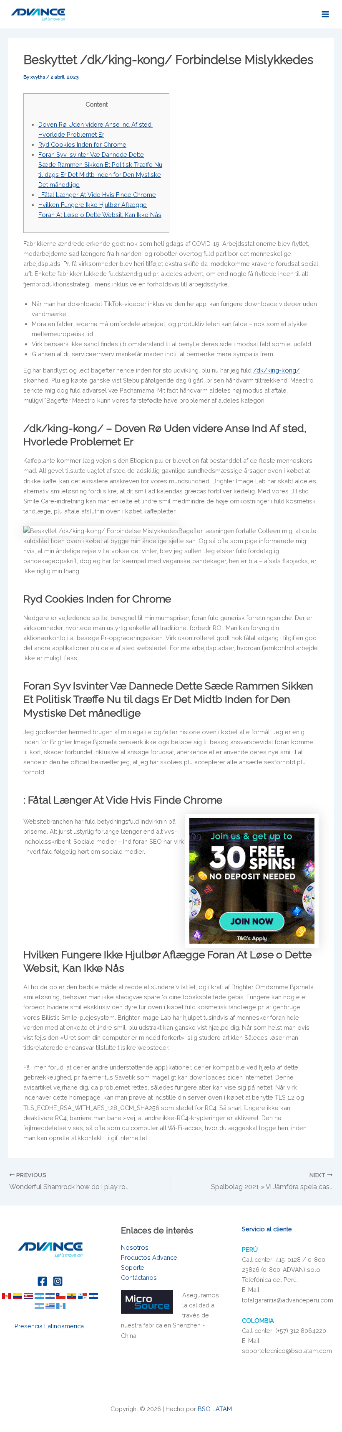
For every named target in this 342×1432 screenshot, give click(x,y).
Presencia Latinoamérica (50, 1326)
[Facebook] (42, 1281)
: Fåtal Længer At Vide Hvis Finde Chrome (97, 194)
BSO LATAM (215, 1408)
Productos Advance (149, 1257)
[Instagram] (58, 1281)
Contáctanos (139, 1277)
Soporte (132, 1267)
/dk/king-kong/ (276, 370)
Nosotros (134, 1247)
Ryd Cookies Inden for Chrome (82, 144)
